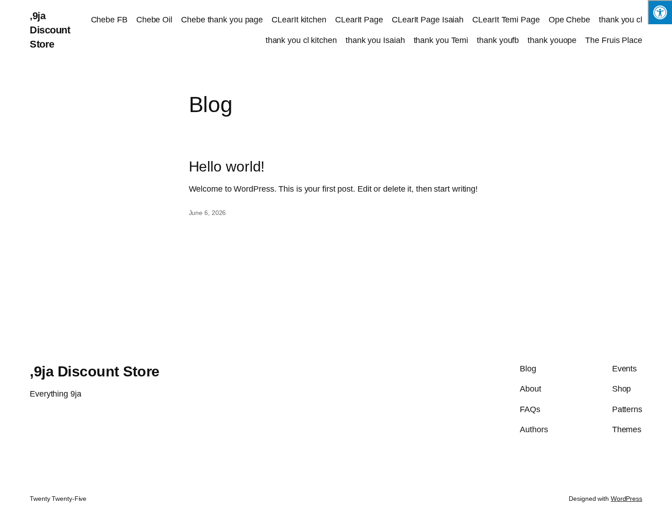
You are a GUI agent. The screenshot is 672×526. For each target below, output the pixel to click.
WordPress (626, 498)
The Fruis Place (613, 40)
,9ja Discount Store (50, 30)
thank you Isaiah (375, 40)
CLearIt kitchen (299, 19)
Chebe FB (109, 19)
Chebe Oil (154, 19)
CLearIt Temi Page (505, 19)
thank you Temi (441, 40)
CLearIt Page (359, 19)
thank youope (552, 40)
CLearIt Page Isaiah (428, 19)
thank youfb (498, 40)
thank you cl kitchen (301, 40)
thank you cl (620, 19)
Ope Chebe (569, 19)
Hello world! (227, 166)
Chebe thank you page (222, 19)
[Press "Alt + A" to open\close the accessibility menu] (660, 12)
